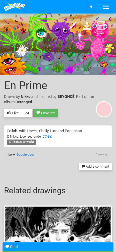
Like (15, 113)
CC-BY (47, 136)
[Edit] (72, 26)
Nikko (25, 96)
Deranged (23, 102)
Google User (25, 155)
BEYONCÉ (65, 96)
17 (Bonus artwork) (21, 142)
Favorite (47, 113)
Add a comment (97, 166)
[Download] (86, 26)
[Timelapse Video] (101, 26)
